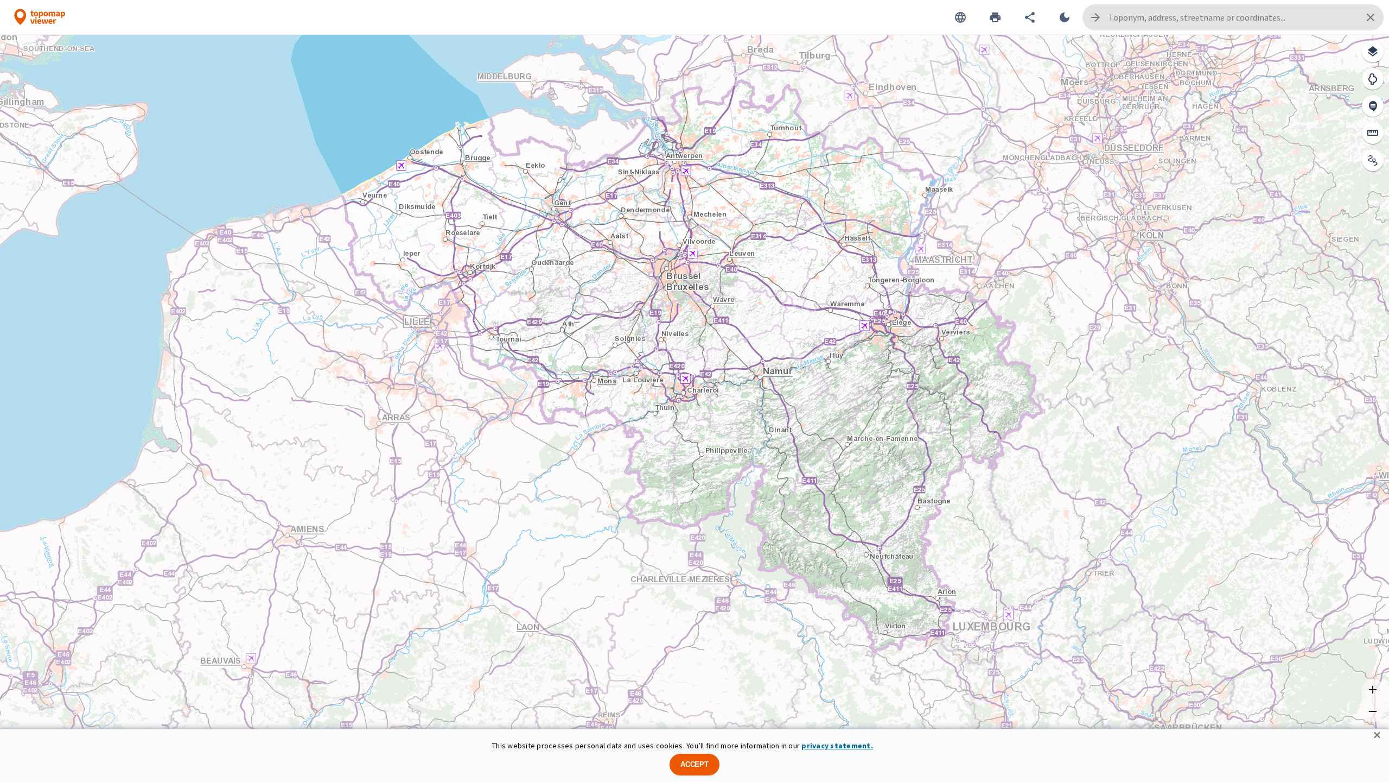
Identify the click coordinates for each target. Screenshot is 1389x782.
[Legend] (1373, 79)
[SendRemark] (1373, 106)
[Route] (1373, 160)
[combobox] (1233, 17)
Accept (694, 764)
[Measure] (1373, 133)
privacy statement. (837, 746)
